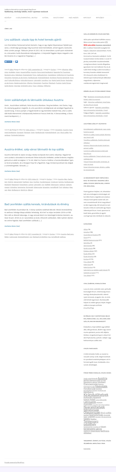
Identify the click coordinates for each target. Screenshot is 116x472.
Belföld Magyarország (91, 240)
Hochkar (36, 182)
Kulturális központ (27, 80)
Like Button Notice (10, 122)
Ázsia (85, 238)
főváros (101, 384)
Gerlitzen (26, 182)
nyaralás (88, 404)
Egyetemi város (10, 75)
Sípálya (93, 419)
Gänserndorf (18, 182)
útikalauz (40, 86)
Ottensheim (37, 83)
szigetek (91, 416)
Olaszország (92, 412)
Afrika (85, 229)
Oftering (30, 83)
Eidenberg (19, 75)
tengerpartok (88, 427)
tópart (103, 426)
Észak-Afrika (88, 254)
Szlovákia (98, 417)
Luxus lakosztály (101, 400)
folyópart (27, 132)
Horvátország (89, 388)
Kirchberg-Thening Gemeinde (59, 78)
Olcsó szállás (64, 132)
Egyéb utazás (88, 248)
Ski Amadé (29, 187)
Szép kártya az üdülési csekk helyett (96, 270)
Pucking (58, 83)
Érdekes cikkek (88, 251)
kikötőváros (88, 392)
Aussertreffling (25, 72)
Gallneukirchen (42, 75)
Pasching (45, 83)
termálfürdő (54, 187)
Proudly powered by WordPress (14, 462)
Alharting (65, 69)
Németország (91, 409)
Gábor (12, 69)
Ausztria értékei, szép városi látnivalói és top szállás (34, 149)
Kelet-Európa (88, 267)
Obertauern (55, 185)
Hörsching (8, 78)
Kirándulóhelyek (43, 78)
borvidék (103, 380)
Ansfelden (12, 72)
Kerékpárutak (32, 78)
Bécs (65, 179)
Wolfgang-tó (16, 190)
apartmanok (92, 378)
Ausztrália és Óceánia (91, 235)
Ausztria (33, 72)
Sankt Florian (66, 83)
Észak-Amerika (88, 256)
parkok (86, 415)
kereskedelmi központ (90, 390)
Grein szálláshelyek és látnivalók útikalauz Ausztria (34, 100)
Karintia (61, 182)
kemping (99, 389)
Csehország (13, 237)
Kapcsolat (87, 18)
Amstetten (58, 130)
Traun (35, 86)
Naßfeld (47, 185)
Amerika (86, 232)
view (18, 122)
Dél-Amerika (88, 246)
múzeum (99, 402)
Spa (49, 237)
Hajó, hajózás (74, 18)
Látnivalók (37, 80)
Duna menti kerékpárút (45, 72)
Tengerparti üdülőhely (91, 423)
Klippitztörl (15, 185)
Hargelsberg (52, 75)
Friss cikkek (87, 262)
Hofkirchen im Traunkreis (65, 75)
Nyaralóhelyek (94, 407)
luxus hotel (89, 399)
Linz (49, 80)
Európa (53, 69)
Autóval (45, 18)
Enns (34, 75)
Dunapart (20, 132)
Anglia (86, 379)
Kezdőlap (8, 18)
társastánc (46, 187)
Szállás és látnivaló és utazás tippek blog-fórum (20, 9)
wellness (63, 237)
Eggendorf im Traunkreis (62, 72)
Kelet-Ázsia (87, 265)
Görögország (89, 386)
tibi (11, 130)
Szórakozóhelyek (106, 417)
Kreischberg (24, 185)
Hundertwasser (45, 182)
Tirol (60, 187)
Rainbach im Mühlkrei (40, 237)
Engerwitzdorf (27, 75)
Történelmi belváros (17, 135)
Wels (9, 190)
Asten (18, 72)
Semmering (21, 187)
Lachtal (30, 185)
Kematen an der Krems (20, 78)
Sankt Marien (9, 86)
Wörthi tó (24, 190)
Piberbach (52, 83)
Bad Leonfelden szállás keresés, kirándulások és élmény (37, 204)
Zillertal (30, 190)
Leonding (44, 80)
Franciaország (91, 384)
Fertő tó (10, 182)
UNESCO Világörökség (92, 431)
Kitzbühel (8, 185)
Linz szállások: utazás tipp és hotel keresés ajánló (33, 39)
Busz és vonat (58, 18)
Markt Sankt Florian (58, 80)
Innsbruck (54, 182)
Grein (33, 132)
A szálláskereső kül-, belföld (26, 18)
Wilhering (47, 86)
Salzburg (62, 185)
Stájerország (38, 187)
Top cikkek (87, 275)
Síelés (87, 418)
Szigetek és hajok (89, 273)
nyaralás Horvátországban (101, 405)
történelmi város (26, 86)
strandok (106, 415)
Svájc (85, 417)
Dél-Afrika (87, 243)
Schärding (13, 187)
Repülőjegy (100, 18)
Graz (31, 182)
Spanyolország (96, 414)
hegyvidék (101, 386)
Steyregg (17, 86)
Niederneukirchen (20, 83)
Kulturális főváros (14, 80)
